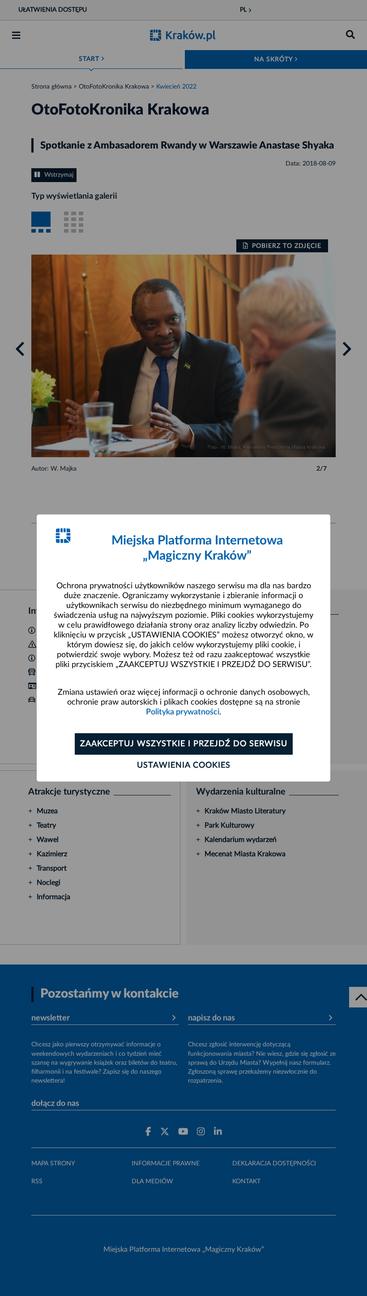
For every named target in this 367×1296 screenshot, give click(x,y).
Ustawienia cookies (183, 765)
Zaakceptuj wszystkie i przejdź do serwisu (183, 744)
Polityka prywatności (182, 712)
